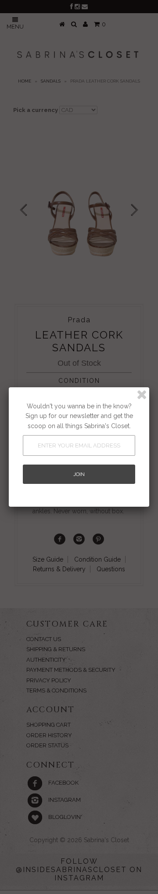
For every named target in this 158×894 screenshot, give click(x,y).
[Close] (141, 394)
